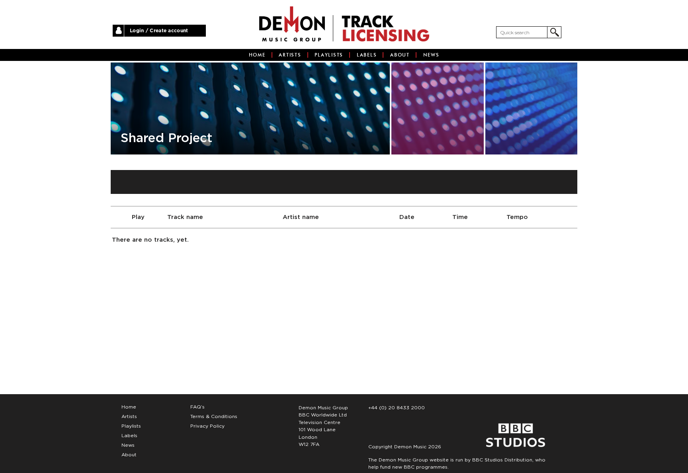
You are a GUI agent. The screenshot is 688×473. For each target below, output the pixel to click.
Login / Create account (159, 30)
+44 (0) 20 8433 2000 (396, 407)
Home (257, 55)
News (431, 55)
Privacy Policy (207, 426)
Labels (367, 55)
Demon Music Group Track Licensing (292, 23)
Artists (290, 55)
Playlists (329, 55)
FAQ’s (197, 407)
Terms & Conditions (213, 416)
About (400, 55)
